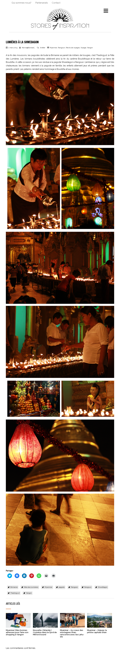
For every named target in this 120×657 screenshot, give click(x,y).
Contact (56, 2)
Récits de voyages (73, 48)
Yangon (90, 48)
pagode (62, 587)
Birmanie (14, 587)
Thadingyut (15, 593)
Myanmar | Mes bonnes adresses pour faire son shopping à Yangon (17, 632)
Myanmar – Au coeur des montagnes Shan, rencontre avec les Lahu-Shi (72, 633)
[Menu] (106, 11)
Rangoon (74, 587)
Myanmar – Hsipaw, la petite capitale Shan (97, 631)
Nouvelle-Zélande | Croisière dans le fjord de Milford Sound (45, 632)
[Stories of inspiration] (60, 31)
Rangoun (61, 48)
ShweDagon (102, 587)
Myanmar (53, 48)
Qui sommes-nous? (21, 2)
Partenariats (41, 2)
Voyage (83, 48)
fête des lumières (31, 587)
